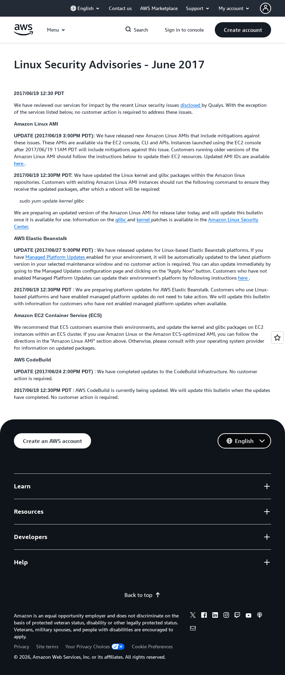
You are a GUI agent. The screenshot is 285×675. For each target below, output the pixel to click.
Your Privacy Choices (87, 646)
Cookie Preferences (152, 646)
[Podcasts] (259, 616)
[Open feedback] (277, 337)
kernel (144, 219)
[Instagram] (226, 616)
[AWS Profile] (265, 8)
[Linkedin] (215, 616)
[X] (193, 616)
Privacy (21, 646)
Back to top (138, 594)
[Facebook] (204, 616)
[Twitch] (237, 616)
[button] (243, 29)
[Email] (193, 629)
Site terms (47, 646)
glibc (121, 219)
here (19, 163)
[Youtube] (248, 616)
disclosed (191, 105)
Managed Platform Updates (55, 257)
